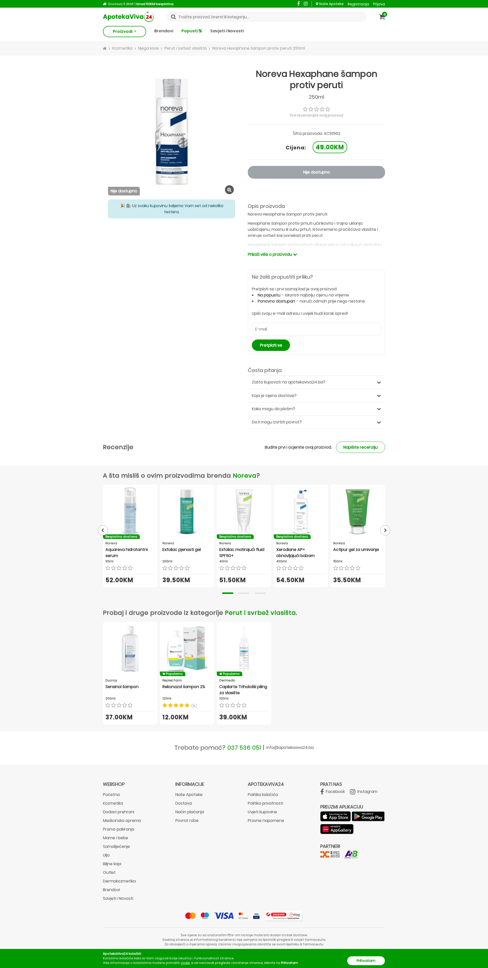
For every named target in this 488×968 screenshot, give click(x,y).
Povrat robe (187, 820)
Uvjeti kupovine (262, 812)
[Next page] (385, 530)
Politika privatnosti (265, 803)
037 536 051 (244, 747)
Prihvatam (366, 960)
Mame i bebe (115, 838)
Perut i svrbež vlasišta (260, 612)
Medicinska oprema (122, 820)
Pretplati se (271, 345)
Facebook (335, 791)
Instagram (366, 791)
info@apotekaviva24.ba (290, 747)
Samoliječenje (116, 846)
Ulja (106, 855)
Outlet (109, 872)
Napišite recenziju (360, 447)
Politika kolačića (263, 795)
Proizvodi (123, 31)
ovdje (185, 963)
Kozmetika (113, 803)
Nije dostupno (316, 172)
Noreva (244, 475)
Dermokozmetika (119, 881)
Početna (111, 795)
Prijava (379, 4)
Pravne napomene (266, 820)
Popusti (190, 31)
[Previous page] (103, 530)
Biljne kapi (112, 864)
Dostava (183, 803)
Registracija (358, 4)
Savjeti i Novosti (227, 31)
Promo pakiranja (118, 829)
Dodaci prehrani (118, 812)
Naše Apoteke (331, 3)
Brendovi (163, 31)
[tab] (228, 593)
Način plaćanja (189, 812)
